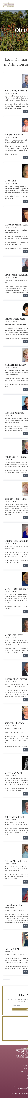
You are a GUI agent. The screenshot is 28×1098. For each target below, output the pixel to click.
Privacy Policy (20, 1095)
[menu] (25, 3)
